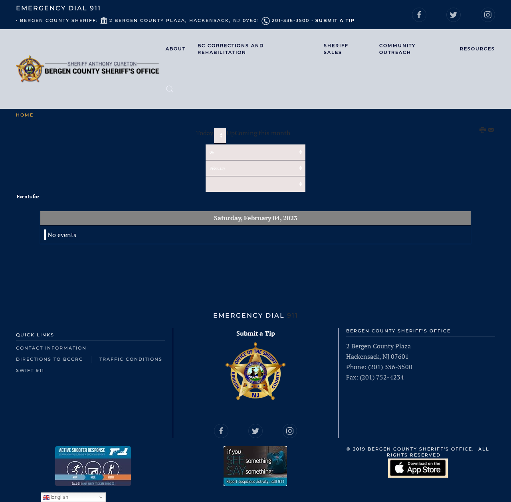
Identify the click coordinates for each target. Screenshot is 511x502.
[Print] (483, 130)
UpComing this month (258, 132)
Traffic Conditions (130, 359)
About (176, 48)
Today (204, 132)
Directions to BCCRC (49, 359)
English (59, 497)
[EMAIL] (491, 130)
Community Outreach (397, 49)
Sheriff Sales (336, 49)
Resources (477, 48)
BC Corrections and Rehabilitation (231, 49)
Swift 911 (30, 370)
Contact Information (51, 348)
